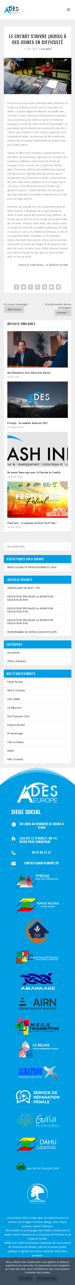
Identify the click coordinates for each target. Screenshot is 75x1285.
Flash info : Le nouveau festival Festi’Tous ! (32, 523)
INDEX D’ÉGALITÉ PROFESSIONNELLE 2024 (31, 567)
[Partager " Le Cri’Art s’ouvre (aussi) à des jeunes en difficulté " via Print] (58, 287)
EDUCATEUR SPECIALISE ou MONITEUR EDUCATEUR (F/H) (30, 610)
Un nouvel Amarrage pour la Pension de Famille (34, 472)
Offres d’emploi (16, 661)
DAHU (10, 750)
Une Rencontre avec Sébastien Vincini (28, 372)
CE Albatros (14, 707)
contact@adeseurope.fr (41, 863)
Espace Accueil (16, 724)
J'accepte (25, 1278)
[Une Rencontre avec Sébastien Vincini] (37, 349)
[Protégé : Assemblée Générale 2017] (37, 400)
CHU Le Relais (15, 742)
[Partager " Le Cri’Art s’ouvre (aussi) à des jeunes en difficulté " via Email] (51, 287)
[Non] (70, 1271)
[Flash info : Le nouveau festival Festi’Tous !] (37, 499)
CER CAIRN (13, 699)
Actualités (46, 49)
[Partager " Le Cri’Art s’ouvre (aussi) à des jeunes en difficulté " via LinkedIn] (44, 287)
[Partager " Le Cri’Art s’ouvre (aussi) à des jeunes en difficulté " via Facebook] (16, 287)
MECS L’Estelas (16, 690)
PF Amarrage (15, 733)
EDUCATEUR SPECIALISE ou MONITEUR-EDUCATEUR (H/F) (30, 598)
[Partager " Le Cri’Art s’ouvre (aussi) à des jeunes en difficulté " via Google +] (30, 287)
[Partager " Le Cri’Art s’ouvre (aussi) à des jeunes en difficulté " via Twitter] (23, 287)
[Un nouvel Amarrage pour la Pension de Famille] (37, 449)
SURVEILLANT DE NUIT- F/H (23, 587)
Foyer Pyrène (15, 681)
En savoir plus (47, 1278)
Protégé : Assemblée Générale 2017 (27, 423)
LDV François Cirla (18, 716)
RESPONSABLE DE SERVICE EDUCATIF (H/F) (32, 632)
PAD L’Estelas (15, 759)
